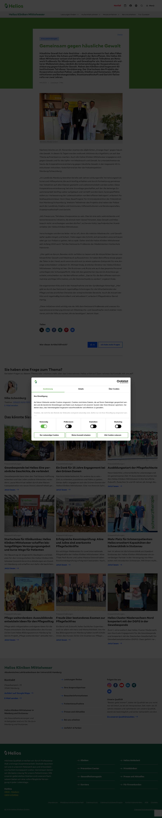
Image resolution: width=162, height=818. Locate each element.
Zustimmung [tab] (48, 389)
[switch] (68, 426)
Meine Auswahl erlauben (81, 435)
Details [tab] (81, 389)
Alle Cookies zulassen (112, 435)
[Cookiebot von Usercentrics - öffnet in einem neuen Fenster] (118, 381)
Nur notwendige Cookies (49, 435)
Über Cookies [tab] (114, 389)
